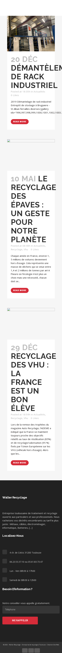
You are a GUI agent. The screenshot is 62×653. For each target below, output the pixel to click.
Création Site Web (53, 645)
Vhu (26, 249)
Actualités (39, 91)
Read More (19, 121)
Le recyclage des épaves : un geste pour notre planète (33, 209)
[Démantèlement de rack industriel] (31, 33)
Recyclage (16, 249)
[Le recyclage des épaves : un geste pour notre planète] (31, 155)
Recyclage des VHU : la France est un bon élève (33, 382)
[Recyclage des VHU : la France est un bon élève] (31, 324)
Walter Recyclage (15, 645)
